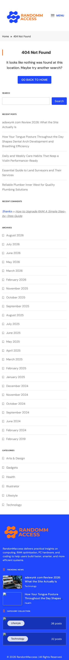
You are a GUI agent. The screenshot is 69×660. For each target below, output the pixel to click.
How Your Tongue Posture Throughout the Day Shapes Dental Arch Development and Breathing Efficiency (33, 141)
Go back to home (34, 79)
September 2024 (17, 412)
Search (6, 93)
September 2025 (17, 306)
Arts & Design (15, 458)
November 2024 (17, 395)
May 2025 (13, 342)
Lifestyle (12, 495)
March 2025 (14, 359)
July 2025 (13, 324)
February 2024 (16, 430)
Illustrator (12, 486)
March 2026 (14, 271)
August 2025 (15, 315)
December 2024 (17, 386)
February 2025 (16, 368)
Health (10, 477)
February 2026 (16, 280)
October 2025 (15, 297)
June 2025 (13, 333)
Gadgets (12, 468)
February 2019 (16, 439)
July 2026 (13, 244)
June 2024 (13, 421)
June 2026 (13, 253)
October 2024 (15, 404)
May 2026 (13, 262)
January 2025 (15, 377)
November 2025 (17, 288)
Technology (14, 505)
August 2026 (15, 235)
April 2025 (13, 350)
